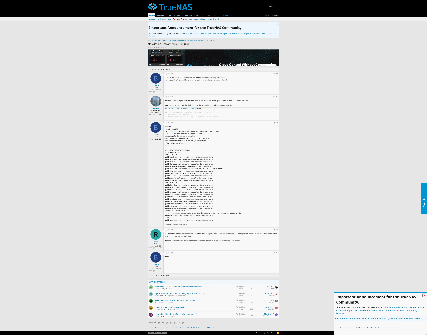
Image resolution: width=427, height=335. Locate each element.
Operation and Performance (177, 296)
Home (273, 333)
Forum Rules (180, 19)
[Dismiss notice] (277, 24)
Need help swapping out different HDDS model (175, 300)
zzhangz (157, 309)
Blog (169, 19)
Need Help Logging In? (215, 19)
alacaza (157, 289)
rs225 (155, 242)
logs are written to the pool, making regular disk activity (179, 293)
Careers (225, 15)
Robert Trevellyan (268, 316)
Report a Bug (213, 15)
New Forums (424, 198)
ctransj (157, 302)
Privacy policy (260, 333)
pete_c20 (271, 309)
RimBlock (157, 316)
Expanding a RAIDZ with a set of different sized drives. (178, 286)
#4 (277, 230)
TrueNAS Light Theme (158, 333)
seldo (156, 296)
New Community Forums (387, 328)
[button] (166, 15)
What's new (160, 15)
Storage (171, 289)
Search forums (161, 19)
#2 (277, 97)
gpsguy (156, 108)
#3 (277, 123)
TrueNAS (271, 6)
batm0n (152, 47)
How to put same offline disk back (169, 307)
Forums (151, 15)
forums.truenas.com (364, 318)
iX (276, 6)
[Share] (274, 74)
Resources (200, 15)
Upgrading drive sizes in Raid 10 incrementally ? (176, 314)
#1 (277, 74)
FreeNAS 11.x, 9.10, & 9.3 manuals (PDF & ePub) (179, 109)
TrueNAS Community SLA (197, 19)
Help (268, 333)
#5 (277, 253)
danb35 (271, 288)
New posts (151, 19)
